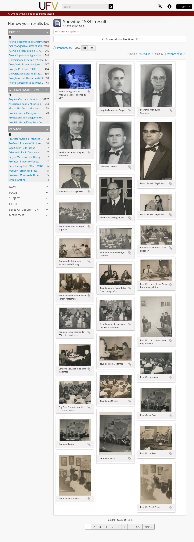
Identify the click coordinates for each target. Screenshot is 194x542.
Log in (183, 6)
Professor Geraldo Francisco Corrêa (28, 138)
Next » (148, 527)
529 (138, 527)
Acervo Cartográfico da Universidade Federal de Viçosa (39, 82)
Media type (16, 214)
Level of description (24, 209)
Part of (14, 31)
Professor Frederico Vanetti (24, 161)
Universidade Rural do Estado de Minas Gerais (34, 73)
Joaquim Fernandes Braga (23, 170)
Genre (13, 203)
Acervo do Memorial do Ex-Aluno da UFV (31, 51)
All (10, 37)
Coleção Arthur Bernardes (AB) (26, 78)
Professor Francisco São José (25, 143)
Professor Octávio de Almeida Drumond (31, 175)
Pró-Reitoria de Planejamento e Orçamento (33, 113)
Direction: (132, 54)
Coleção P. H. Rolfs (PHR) (22, 69)
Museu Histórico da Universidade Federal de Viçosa (37, 108)
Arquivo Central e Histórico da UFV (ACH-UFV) (34, 99)
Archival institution (24, 89)
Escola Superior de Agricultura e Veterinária (33, 55)
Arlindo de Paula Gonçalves (24, 152)
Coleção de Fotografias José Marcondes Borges (35, 64)
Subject (14, 197)
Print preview (64, 47)
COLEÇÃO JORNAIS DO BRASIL (25, 46)
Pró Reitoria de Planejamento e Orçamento (33, 117)
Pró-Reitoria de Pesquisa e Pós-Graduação (32, 122)
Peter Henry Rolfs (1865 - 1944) (26, 166)
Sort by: (159, 54)
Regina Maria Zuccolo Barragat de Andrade (32, 157)
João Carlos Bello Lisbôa (22, 148)
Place (13, 192)
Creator (15, 128)
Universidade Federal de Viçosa (26, 60)
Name (13, 186)
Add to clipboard (89, 92)
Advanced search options (120, 39)
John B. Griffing (17, 179)
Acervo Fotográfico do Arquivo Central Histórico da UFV (40, 41)
